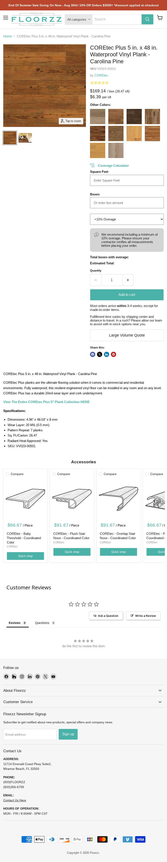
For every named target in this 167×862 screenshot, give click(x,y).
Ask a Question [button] (108, 616)
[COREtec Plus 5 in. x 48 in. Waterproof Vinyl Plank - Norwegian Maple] (134, 133)
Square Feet (99, 171)
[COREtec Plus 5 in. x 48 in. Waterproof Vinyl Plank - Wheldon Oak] (116, 150)
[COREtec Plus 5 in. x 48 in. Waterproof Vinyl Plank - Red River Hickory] (152, 133)
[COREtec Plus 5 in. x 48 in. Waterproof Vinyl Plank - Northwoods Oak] (116, 133)
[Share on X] (99, 354)
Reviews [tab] (14, 623)
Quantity (95, 270)
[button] (160, 17)
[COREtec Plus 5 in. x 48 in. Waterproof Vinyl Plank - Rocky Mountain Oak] (97, 150)
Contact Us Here (14, 800)
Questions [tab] (42, 623)
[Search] (147, 19)
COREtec (101, 75)
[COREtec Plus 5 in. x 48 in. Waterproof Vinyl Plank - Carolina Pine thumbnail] (10, 138)
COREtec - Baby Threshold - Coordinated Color (24, 538)
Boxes (95, 194)
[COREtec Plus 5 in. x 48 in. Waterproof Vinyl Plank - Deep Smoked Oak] (134, 116)
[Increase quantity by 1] (128, 280)
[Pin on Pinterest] (113, 354)
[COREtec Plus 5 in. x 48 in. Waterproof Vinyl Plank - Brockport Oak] (97, 116)
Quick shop (25, 556)
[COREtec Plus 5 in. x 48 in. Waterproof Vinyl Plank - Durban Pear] (152, 116)
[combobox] (117, 19)
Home (7, 36)
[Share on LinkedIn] (106, 354)
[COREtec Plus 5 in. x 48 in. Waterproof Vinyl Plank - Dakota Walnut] (116, 116)
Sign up (68, 734)
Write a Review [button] (145, 616)
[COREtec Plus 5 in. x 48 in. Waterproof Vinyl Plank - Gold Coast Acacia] (97, 133)
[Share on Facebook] (92, 354)
